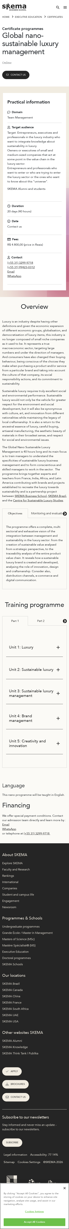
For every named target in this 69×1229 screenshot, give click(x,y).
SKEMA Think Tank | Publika (20, 1053)
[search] (58, 7)
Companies (9, 888)
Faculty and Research (16, 870)
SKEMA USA (10, 1021)
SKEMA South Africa (15, 1009)
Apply (14, 1071)
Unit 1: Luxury (21, 647)
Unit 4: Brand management (20, 718)
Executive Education (15, 952)
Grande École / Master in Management (27, 933)
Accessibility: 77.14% (44, 1155)
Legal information (15, 1155)
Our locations (13, 975)
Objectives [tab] (15, 513)
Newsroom (9, 907)
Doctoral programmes (16, 958)
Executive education (28, 17)
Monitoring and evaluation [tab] (48, 513)
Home (6, 17)
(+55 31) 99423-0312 (21, 267)
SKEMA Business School (31, 496)
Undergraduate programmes (21, 927)
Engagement (10, 901)
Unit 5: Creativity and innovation (27, 743)
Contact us (18, 75)
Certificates (55, 17)
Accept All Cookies (34, 1222)
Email (11, 272)
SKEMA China (11, 996)
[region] (34, 1206)
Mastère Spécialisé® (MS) (19, 945)
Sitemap (9, 1162)
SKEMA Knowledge (15, 1047)
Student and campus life (18, 895)
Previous (4, 513)
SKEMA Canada (12, 990)
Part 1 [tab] (15, 621)
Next (64, 513)
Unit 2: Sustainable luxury (31, 669)
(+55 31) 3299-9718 (20, 263)
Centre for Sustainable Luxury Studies (38, 500)
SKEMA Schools (12, 964)
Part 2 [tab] (41, 621)
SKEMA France (12, 1003)
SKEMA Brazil (57, 496)
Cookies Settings (34, 1211)
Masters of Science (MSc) (18, 939)
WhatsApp (14, 276)
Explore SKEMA (12, 863)
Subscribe (12, 1142)
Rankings (8, 876)
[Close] (65, 1188)
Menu (65, 7)
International (10, 882)
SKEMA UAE (10, 1015)
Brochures (18, 1084)
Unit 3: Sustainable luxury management (31, 693)
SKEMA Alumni (12, 1041)
